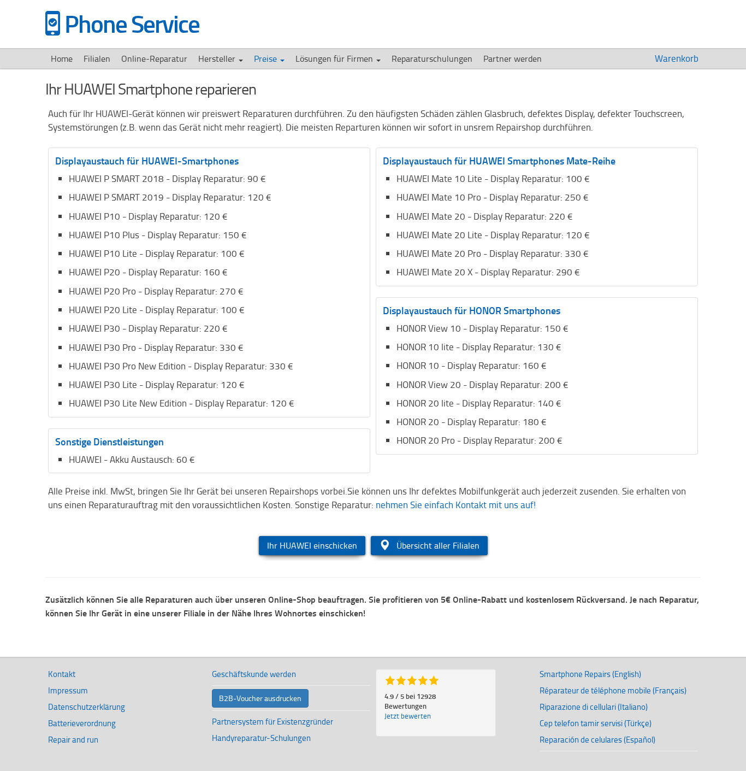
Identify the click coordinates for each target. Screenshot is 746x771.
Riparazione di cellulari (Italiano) (594, 707)
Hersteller (218, 58)
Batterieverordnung (82, 723)
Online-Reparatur (154, 58)
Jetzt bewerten (407, 716)
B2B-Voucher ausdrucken (260, 698)
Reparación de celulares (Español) (597, 739)
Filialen (97, 58)
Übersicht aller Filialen (436, 545)
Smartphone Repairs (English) (590, 674)
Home (62, 58)
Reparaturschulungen (432, 58)
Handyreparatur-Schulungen (261, 738)
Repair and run (73, 739)
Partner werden (512, 58)
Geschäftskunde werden (254, 674)
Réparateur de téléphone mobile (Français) (613, 690)
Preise (266, 58)
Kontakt (61, 674)
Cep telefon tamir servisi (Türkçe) (596, 723)
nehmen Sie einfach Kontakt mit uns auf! (456, 504)
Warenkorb (678, 58)
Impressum (68, 690)
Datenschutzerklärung (86, 707)
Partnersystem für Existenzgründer (272, 721)
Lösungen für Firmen (335, 58)
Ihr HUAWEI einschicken (312, 545)
